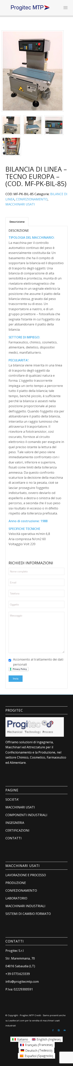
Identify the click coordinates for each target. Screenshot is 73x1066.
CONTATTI (13, 838)
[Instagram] (59, 1030)
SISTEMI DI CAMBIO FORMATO (28, 914)
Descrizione (17, 221)
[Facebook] (53, 1030)
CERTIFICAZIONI (17, 830)
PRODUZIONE (15, 883)
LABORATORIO (16, 898)
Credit (37, 1015)
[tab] (16, 221)
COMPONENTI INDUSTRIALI (26, 815)
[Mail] (65, 1030)
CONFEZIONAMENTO (31, 199)
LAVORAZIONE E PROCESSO (25, 875)
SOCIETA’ (12, 799)
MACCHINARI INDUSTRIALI (25, 906)
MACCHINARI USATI (20, 204)
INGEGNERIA (14, 823)
